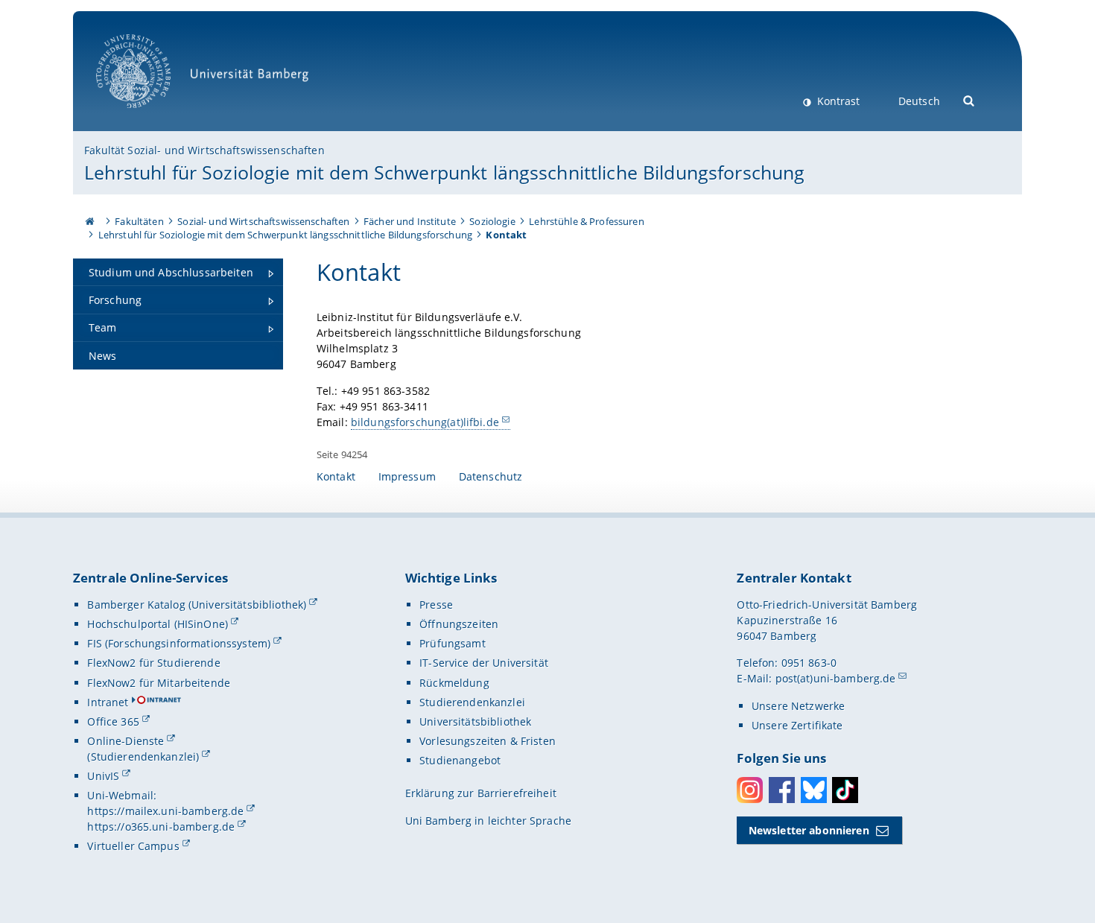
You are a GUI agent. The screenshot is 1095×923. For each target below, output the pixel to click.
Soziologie (492, 221)
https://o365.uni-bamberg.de (161, 826)
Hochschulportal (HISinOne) (157, 624)
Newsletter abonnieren (809, 830)
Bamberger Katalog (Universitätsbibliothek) (196, 604)
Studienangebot (460, 760)
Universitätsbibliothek (475, 721)
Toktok (845, 790)
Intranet (107, 702)
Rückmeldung (454, 683)
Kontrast (837, 101)
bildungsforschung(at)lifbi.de (425, 422)
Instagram (750, 790)
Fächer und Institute (410, 221)
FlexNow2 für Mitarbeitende (158, 683)
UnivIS (103, 776)
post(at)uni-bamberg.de (835, 678)
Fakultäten (139, 221)
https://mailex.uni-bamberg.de (165, 811)
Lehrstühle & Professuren (586, 221)
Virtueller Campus (133, 846)
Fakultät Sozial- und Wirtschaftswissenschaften (204, 150)
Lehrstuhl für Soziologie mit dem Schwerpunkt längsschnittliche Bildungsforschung (444, 172)
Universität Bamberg (148, 116)
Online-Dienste (125, 741)
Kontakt (336, 476)
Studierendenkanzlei (472, 702)
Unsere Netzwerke (798, 706)
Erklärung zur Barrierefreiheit (480, 793)
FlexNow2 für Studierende (153, 663)
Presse (436, 604)
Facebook (782, 790)
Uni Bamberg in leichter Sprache (488, 820)
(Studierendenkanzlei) (143, 756)
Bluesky (814, 790)
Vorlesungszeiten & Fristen (487, 741)
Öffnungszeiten (458, 624)
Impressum (407, 476)
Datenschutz (491, 476)
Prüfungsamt (452, 643)
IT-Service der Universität (483, 663)
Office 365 (113, 721)
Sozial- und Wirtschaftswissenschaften (263, 221)
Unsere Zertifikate (797, 725)
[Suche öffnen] (969, 99)
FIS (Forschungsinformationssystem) (178, 643)
